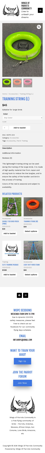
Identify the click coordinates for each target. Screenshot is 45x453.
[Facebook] (19, 295)
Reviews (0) (7, 158)
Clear (4, 122)
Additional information (11, 153)
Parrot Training (22, 141)
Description (7, 148)
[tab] (22, 148)
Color (5, 114)
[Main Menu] (40, 10)
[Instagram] (25, 295)
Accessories (13, 94)
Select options (31, 231)
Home (4, 94)
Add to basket (20, 128)
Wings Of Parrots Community (26, 6)
